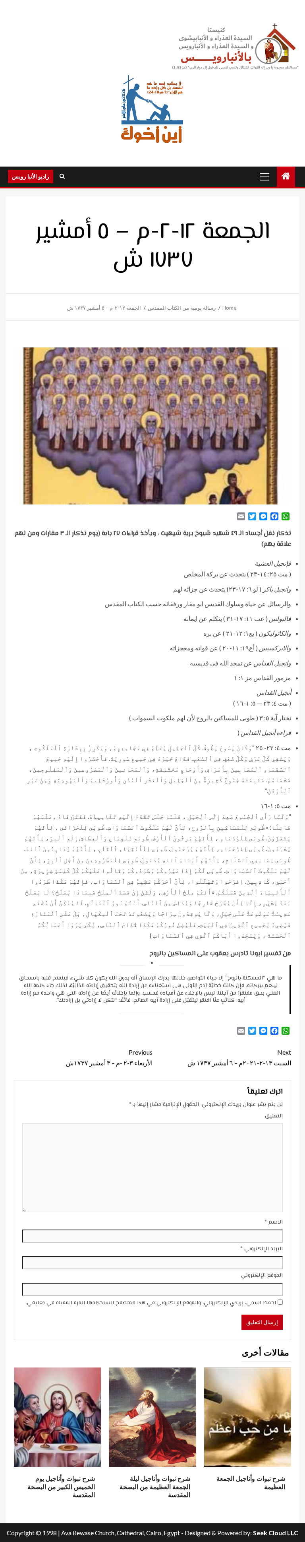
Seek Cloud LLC (275, 1532)
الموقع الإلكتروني (262, 1275)
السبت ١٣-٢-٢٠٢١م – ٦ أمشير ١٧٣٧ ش (239, 1057)
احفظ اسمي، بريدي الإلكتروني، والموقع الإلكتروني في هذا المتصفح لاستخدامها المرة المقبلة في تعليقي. (151, 1303)
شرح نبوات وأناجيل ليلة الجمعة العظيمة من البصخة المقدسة (155, 1487)
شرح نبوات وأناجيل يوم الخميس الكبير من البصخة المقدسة (61, 1487)
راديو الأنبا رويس (30, 176)
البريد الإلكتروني (261, 1249)
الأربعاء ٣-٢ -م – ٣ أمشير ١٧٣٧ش (109, 1057)
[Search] (62, 176)
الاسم (273, 1222)
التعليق (274, 1116)
